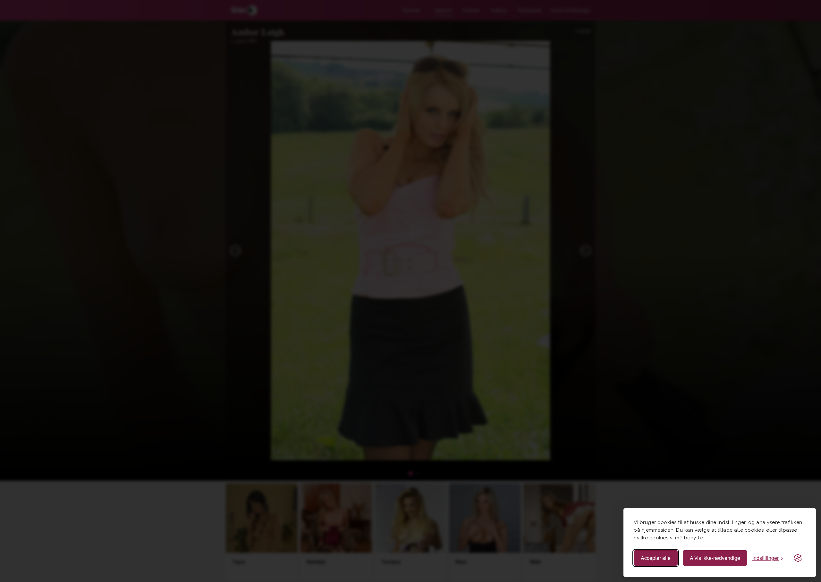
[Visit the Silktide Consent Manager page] (798, 558)
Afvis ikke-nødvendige (715, 557)
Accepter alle (656, 557)
